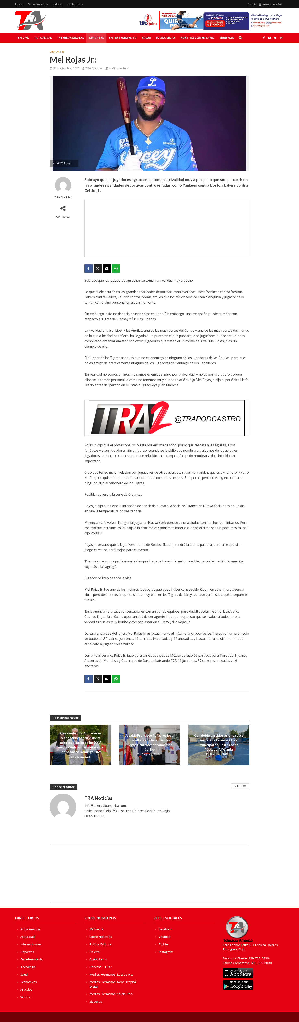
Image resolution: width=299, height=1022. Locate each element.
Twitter (164, 944)
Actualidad (43, 38)
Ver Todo (240, 786)
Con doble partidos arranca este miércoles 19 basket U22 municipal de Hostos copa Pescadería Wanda (218, 742)
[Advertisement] (167, 228)
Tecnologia (28, 967)
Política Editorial (100, 944)
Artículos (26, 989)
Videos (25, 997)
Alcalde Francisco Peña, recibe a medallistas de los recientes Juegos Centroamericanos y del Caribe (149, 742)
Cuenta (252, 4)
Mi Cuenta (96, 929)
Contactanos (75, 4)
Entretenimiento (123, 38)
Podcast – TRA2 (100, 967)
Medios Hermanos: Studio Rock (111, 994)
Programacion (30, 929)
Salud (146, 38)
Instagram (166, 952)
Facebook (165, 929)
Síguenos (226, 38)
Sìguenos (95, 1001)
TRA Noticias (94, 68)
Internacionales (71, 38)
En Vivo (19, 4)
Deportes (96, 38)
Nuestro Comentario (197, 38)
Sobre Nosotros (38, 4)
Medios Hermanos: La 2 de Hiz (111, 974)
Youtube (164, 937)
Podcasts (57, 4)
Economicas (165, 38)
